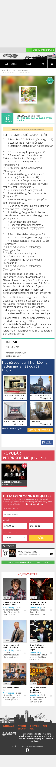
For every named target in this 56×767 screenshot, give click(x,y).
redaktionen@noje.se (34, 746)
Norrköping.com (8, 70)
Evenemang (23, 70)
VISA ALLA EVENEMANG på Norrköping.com (26, 562)
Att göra (11, 63)
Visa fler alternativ (38, 429)
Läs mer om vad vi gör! (42, 739)
